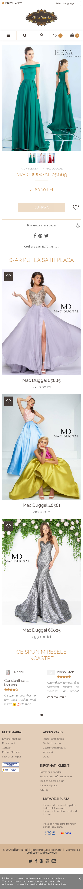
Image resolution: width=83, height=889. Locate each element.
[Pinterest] (41, 861)
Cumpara (41, 207)
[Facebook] (36, 861)
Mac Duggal (54, 168)
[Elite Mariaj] (41, 17)
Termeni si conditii (51, 771)
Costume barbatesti (54, 747)
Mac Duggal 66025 (42, 630)
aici (65, 884)
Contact (6, 747)
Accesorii (48, 752)
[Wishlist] (8, 276)
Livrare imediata (11, 738)
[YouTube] (47, 861)
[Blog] (54, 861)
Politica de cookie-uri (52, 780)
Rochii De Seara (30, 168)
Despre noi (8, 743)
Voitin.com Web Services (42, 852)
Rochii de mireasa (53, 738)
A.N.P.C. (44, 789)
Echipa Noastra (11, 752)
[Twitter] (31, 861)
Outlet (46, 756)
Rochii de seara (52, 743)
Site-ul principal (11, 756)
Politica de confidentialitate (56, 776)
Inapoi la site (13, 3)
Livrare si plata (48, 785)
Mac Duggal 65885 (41, 380)
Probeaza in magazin (41, 225)
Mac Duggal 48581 (41, 505)
